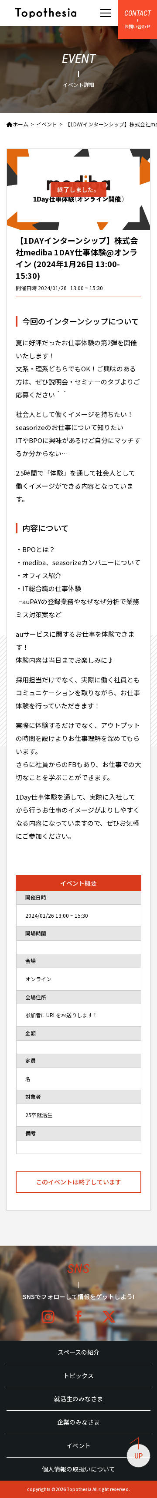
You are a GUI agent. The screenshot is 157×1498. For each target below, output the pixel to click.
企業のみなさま (78, 1422)
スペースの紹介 (78, 1352)
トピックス (78, 1375)
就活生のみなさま (78, 1398)
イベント (78, 1445)
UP (138, 1455)
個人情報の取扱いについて (78, 1469)
